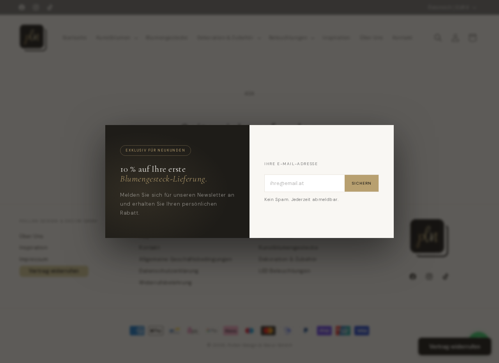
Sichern (362, 183)
